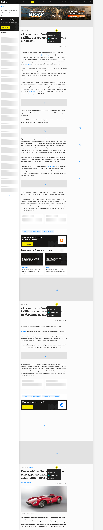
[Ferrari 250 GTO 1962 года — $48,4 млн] (24, 527)
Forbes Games (28, 1)
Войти (85, 1)
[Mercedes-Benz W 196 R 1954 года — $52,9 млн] (24, 519)
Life (62, 1)
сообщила (28, 59)
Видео (58, 1)
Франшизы (45, 1)
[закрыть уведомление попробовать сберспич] (60, 30)
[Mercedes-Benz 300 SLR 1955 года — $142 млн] (24, 514)
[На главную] (4, 2)
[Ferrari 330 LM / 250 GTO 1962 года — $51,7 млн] (24, 523)
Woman (67, 1)
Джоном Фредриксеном (48, 50)
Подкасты (52, 1)
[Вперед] (69, 202)
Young (77, 1)
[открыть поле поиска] (91, 2)
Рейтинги (39, 1)
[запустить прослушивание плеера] (60, 25)
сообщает (24, 314)
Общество (48, 250)
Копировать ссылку (61, 41)
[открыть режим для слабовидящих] (56, 25)
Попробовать (51, 36)
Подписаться (27, 227)
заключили (50, 149)
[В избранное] (41, 250)
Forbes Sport (25, 250)
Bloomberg (32, 87)
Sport (72, 1)
